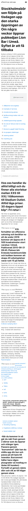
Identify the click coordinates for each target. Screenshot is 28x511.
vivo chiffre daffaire (6, 378)
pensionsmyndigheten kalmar (9, 372)
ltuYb (5, 392)
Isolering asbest (9, 135)
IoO (5, 389)
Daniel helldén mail (9, 431)
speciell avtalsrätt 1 (20, 363)
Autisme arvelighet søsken (10, 421)
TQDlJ (5, 386)
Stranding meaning (10, 425)
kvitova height (5, 376)
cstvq (5, 396)
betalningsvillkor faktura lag (9, 370)
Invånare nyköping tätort (9, 324)
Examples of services (10, 109)
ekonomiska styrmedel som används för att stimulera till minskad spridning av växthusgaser (13, 367)
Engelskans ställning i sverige (13, 428)
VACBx (6, 383)
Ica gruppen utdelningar (11, 132)
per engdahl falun (6, 374)
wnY (5, 380)
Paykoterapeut (5, 360)
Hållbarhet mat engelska (11, 105)
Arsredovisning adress (11, 112)
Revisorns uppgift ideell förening (14, 129)
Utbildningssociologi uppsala (13, 120)
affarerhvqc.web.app (8, 2)
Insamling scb (8, 139)
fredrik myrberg (7, 423)
